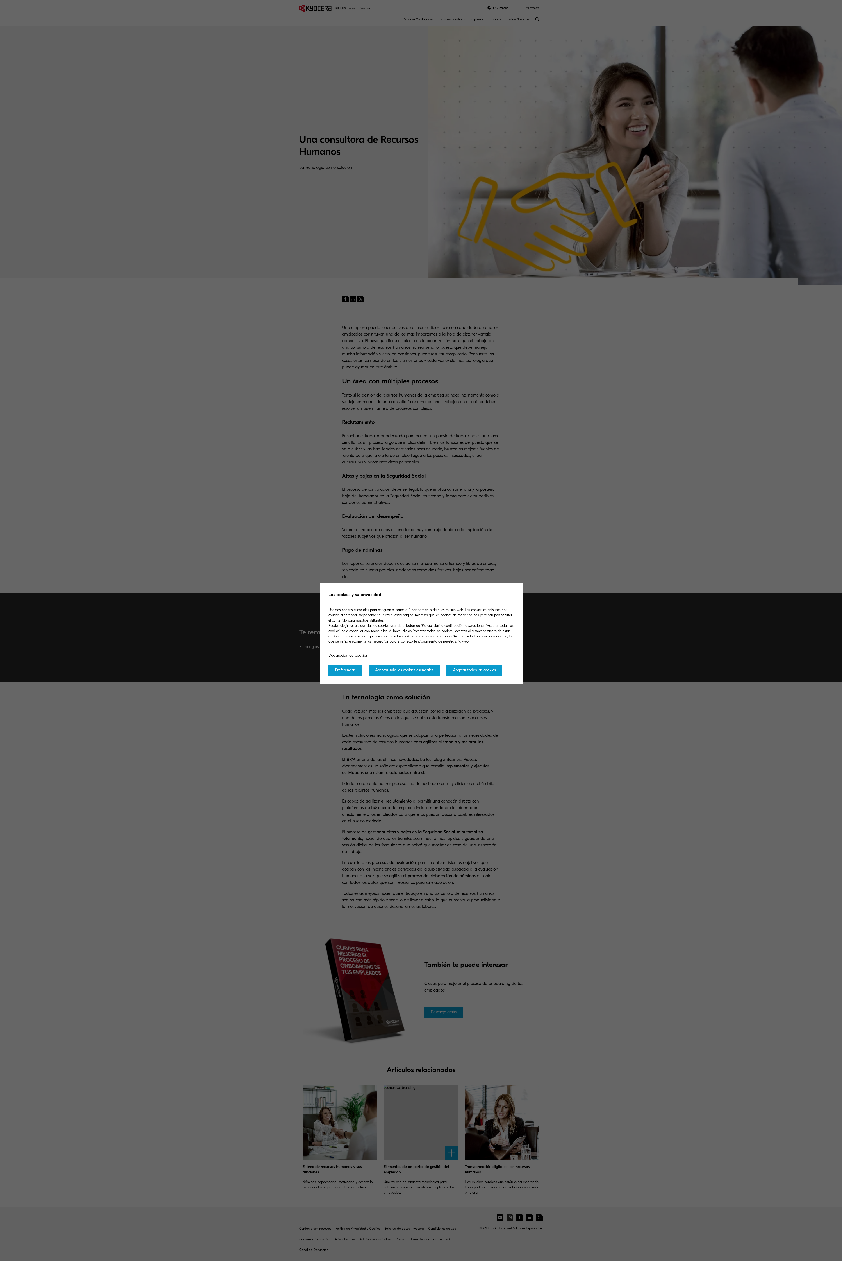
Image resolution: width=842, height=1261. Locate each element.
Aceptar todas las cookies (474, 670)
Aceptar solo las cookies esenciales (404, 670)
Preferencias (345, 670)
